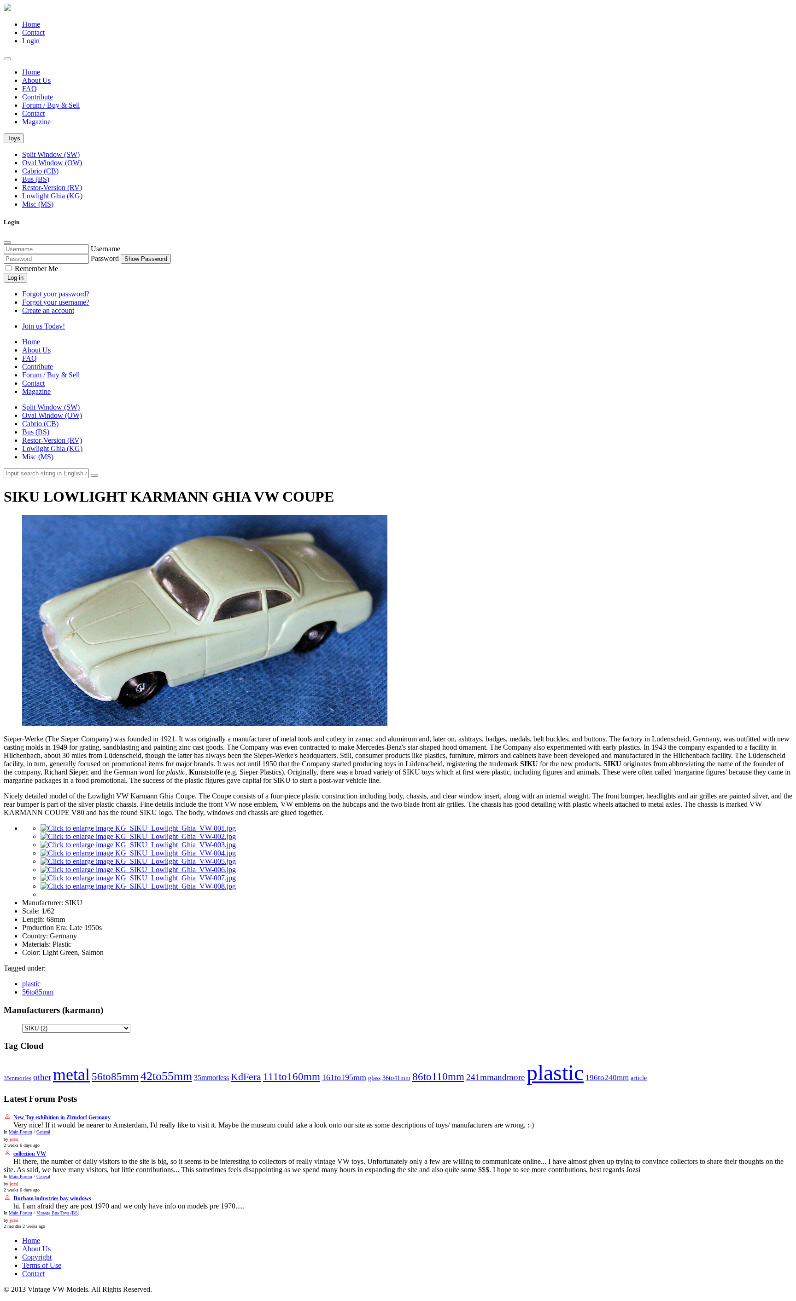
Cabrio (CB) (40, 171)
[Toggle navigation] (7, 59)
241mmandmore (495, 1077)
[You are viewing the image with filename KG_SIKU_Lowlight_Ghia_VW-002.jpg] (138, 836)
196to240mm (607, 1077)
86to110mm (438, 1076)
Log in (15, 277)
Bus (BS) (35, 179)
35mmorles (17, 1078)
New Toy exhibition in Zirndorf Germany (62, 1117)
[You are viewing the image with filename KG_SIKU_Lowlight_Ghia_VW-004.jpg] (138, 853)
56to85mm (37, 992)
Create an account (48, 310)
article (639, 1077)
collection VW (29, 1154)
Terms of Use (41, 1265)
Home (31, 24)
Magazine (36, 122)
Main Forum (20, 1131)
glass (374, 1078)
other (42, 1077)
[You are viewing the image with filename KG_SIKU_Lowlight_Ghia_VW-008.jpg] (138, 886)
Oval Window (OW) (52, 163)
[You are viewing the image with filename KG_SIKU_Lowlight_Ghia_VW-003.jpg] (138, 845)
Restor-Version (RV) (52, 187)
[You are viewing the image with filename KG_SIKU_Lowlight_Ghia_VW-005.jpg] (138, 861)
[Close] (7, 242)
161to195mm (344, 1077)
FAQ (29, 89)
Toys (13, 138)
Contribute (37, 97)
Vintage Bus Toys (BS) (57, 1212)
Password (105, 258)
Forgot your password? (55, 294)
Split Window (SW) (51, 154)
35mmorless (211, 1077)
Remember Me (35, 268)
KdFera (246, 1076)
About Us (36, 80)
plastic (31, 984)
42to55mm (166, 1076)
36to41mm (396, 1077)
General (43, 1131)
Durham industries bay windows (52, 1198)
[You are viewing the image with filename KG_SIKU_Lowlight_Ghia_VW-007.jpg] (138, 878)
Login (31, 41)
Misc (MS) (37, 204)
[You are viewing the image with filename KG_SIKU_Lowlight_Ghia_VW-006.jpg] (138, 869)
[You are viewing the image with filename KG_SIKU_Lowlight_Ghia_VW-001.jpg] (138, 828)
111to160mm (291, 1076)
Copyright (37, 1257)
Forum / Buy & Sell (51, 105)
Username (105, 249)
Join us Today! (43, 326)
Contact (33, 32)
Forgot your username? (55, 302)
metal (71, 1074)
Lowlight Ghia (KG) (52, 196)
